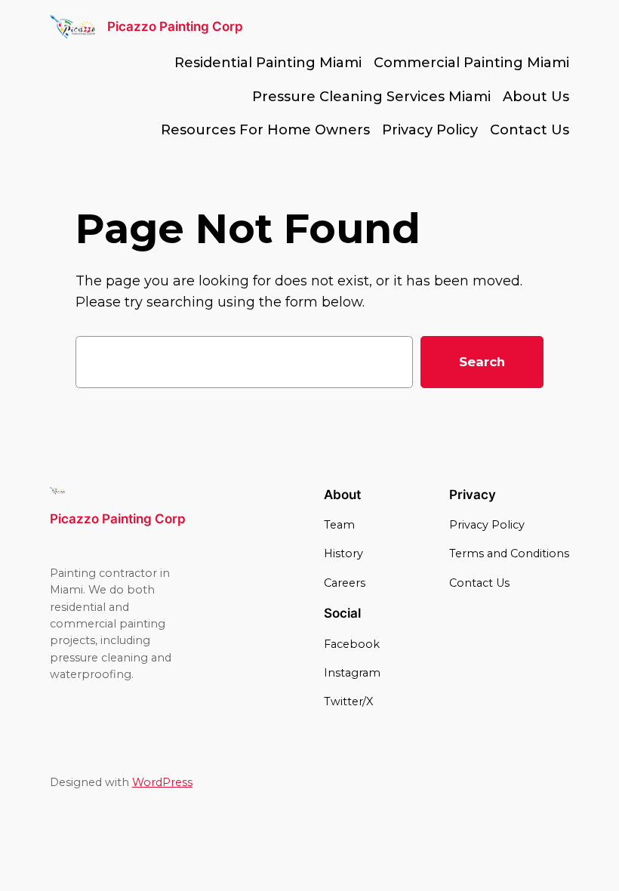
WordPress (162, 782)
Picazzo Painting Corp (175, 26)
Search (482, 361)
